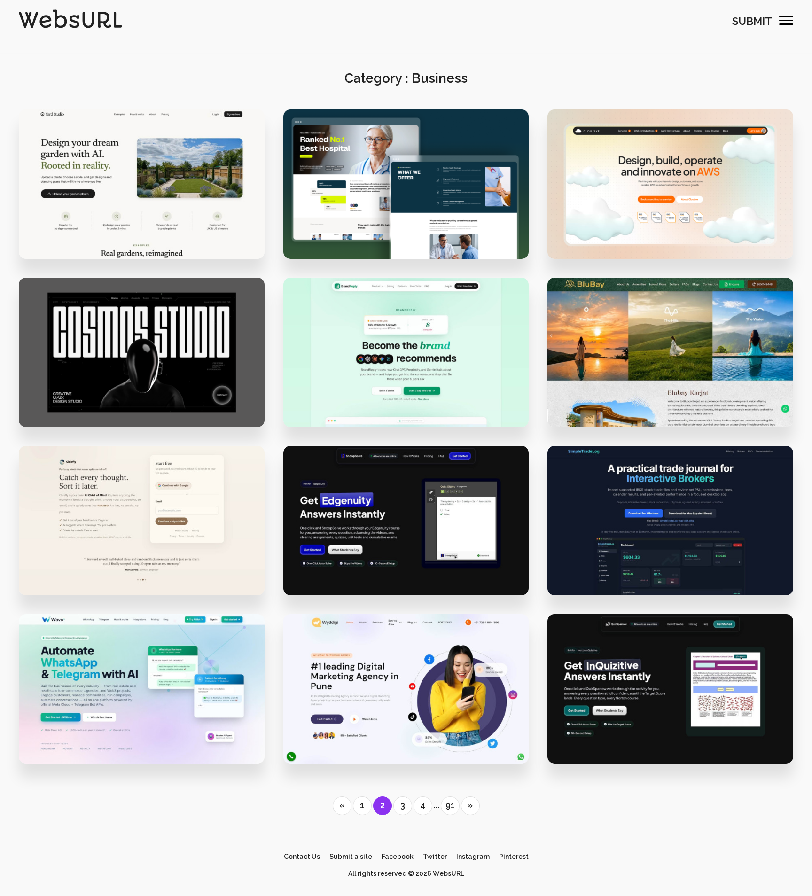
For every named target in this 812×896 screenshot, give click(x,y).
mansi (147, 564)
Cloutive (670, 198)
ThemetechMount (412, 229)
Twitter (435, 856)
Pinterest (514, 856)
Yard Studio (141, 198)
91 (450, 805)
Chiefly (141, 534)
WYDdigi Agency (406, 702)
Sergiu (411, 396)
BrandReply (405, 366)
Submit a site (350, 856)
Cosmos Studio (142, 366)
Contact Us (302, 856)
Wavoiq (141, 702)
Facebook (398, 856)
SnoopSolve (406, 534)
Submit (752, 21)
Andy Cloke (147, 229)
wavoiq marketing (148, 733)
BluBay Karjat (670, 366)
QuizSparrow (670, 702)
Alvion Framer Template (406, 198)
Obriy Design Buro (676, 229)
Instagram (473, 856)
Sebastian (676, 733)
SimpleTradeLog (670, 534)
